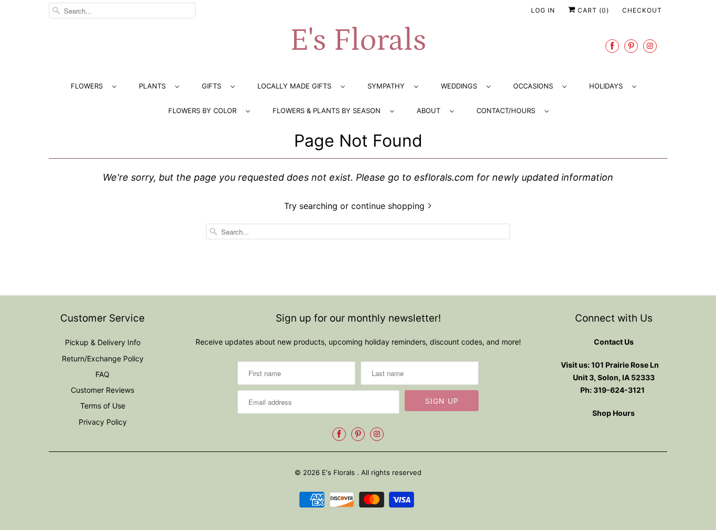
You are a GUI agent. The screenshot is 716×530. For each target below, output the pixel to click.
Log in (543, 10)
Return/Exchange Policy (103, 358)
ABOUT (430, 110)
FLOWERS (89, 86)
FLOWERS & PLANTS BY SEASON (329, 110)
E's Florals (358, 40)
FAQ (102, 374)
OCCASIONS (535, 86)
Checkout (642, 10)
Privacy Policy (103, 421)
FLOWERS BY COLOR (204, 110)
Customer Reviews (102, 389)
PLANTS (154, 86)
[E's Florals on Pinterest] (631, 46)
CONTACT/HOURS (507, 110)
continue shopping (389, 206)
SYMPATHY (388, 86)
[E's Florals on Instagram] (650, 46)
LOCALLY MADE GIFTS (296, 86)
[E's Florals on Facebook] (612, 46)
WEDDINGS (461, 86)
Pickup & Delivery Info (102, 342)
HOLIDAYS (608, 86)
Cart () (592, 10)
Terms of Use (102, 405)
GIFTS (213, 86)
